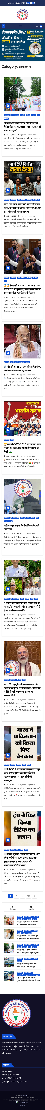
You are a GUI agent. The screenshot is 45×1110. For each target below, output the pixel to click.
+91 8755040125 (14, 1078)
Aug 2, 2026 (10, 533)
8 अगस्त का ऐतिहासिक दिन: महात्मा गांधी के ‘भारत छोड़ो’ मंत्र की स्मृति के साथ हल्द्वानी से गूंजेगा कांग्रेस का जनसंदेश (22, 607)
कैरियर (22, 517)
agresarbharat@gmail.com (17, 1082)
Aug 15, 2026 (11, 135)
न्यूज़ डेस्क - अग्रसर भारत (28, 135)
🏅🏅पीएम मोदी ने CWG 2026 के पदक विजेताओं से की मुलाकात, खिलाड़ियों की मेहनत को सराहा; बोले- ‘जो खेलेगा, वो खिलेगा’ (22, 289)
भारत (38, 115)
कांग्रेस (22, 598)
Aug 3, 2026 (10, 456)
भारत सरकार (21, 362)
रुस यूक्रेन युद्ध (36, 199)
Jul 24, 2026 (11, 785)
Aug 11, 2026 (11, 297)
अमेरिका (12, 849)
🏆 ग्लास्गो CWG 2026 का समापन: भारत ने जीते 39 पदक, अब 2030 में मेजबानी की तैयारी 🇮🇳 (22, 448)
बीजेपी (24, 919)
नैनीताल (28, 115)
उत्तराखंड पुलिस (20, 975)
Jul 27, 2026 (11, 615)
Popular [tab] (31, 909)
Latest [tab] (12, 909)
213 (28, 896)
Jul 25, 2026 (11, 700)
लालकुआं (6, 118)
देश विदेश (19, 679)
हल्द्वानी (36, 598)
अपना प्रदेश (6, 115)
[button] (37, 26)
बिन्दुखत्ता (33, 115)
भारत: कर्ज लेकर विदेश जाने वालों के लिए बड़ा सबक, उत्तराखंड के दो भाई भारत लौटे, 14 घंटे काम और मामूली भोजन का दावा (22, 208)
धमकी (18, 933)
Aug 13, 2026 (11, 216)
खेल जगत (35, 277)
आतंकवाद (13, 764)
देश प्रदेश (27, 517)
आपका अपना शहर (15, 115)
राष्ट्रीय (27, 362)
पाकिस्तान (19, 764)
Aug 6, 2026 (10, 375)
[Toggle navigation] (20, 26)
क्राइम (35, 930)
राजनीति (29, 919)
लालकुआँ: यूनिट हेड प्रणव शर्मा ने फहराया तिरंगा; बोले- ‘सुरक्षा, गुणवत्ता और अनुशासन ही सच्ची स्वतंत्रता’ (22, 126)
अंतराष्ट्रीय (6, 199)
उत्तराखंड (22, 115)
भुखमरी (28, 764)
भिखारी (24, 764)
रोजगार (5, 521)
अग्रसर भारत (25, 1095)
